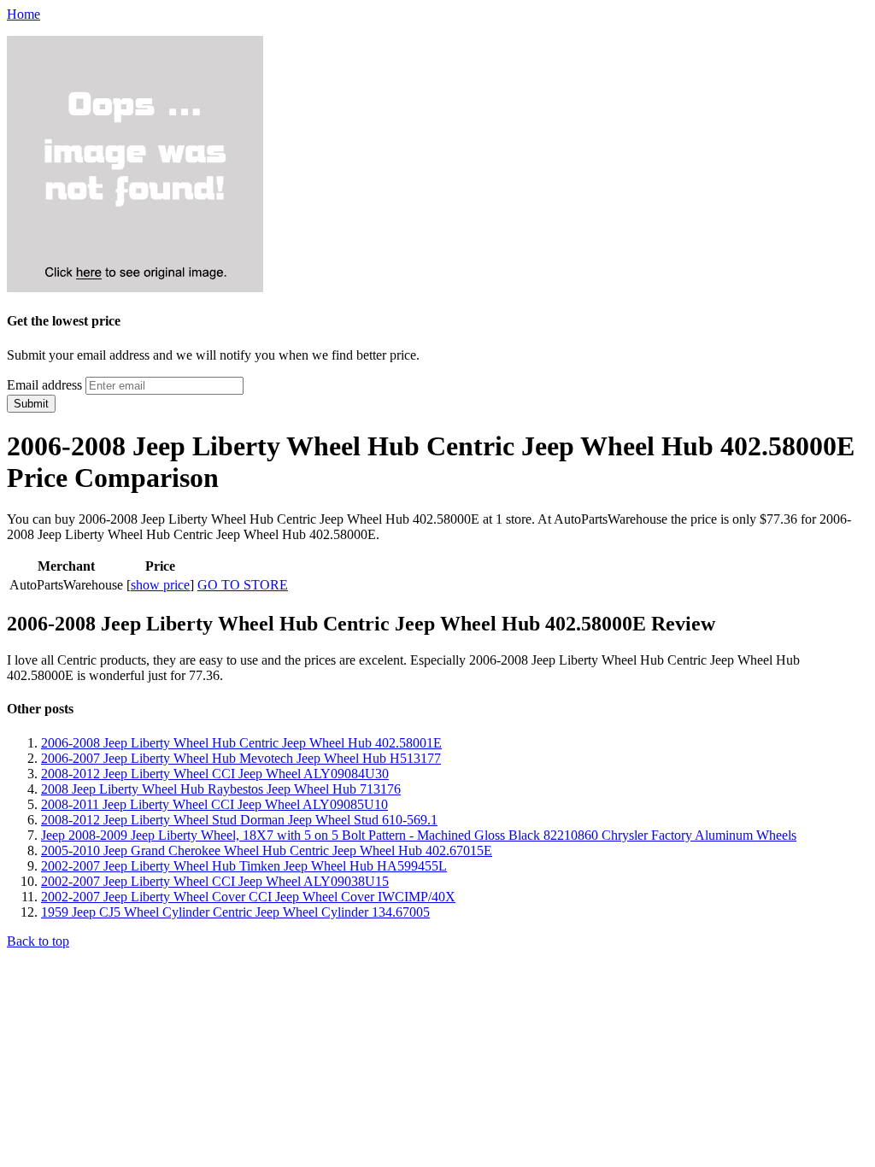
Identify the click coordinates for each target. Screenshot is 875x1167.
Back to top (38, 941)
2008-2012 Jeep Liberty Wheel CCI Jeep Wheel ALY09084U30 (215, 773)
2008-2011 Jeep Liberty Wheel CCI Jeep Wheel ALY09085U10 (214, 804)
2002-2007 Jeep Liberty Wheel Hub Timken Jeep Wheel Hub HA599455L (244, 866)
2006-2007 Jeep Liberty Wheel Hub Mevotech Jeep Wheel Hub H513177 (241, 758)
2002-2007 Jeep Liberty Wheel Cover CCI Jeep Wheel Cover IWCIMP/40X (248, 896)
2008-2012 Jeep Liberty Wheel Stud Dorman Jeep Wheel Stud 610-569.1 (239, 819)
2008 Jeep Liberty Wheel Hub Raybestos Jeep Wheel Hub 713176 (221, 789)
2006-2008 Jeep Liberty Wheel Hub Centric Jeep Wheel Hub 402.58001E (241, 743)
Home (23, 14)
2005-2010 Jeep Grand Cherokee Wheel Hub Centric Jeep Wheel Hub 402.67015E (266, 850)
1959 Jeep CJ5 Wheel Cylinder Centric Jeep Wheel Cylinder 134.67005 (235, 912)
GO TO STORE (242, 585)
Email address (44, 385)
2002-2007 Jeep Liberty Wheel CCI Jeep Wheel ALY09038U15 (215, 881)
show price (160, 585)
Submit (31, 403)
